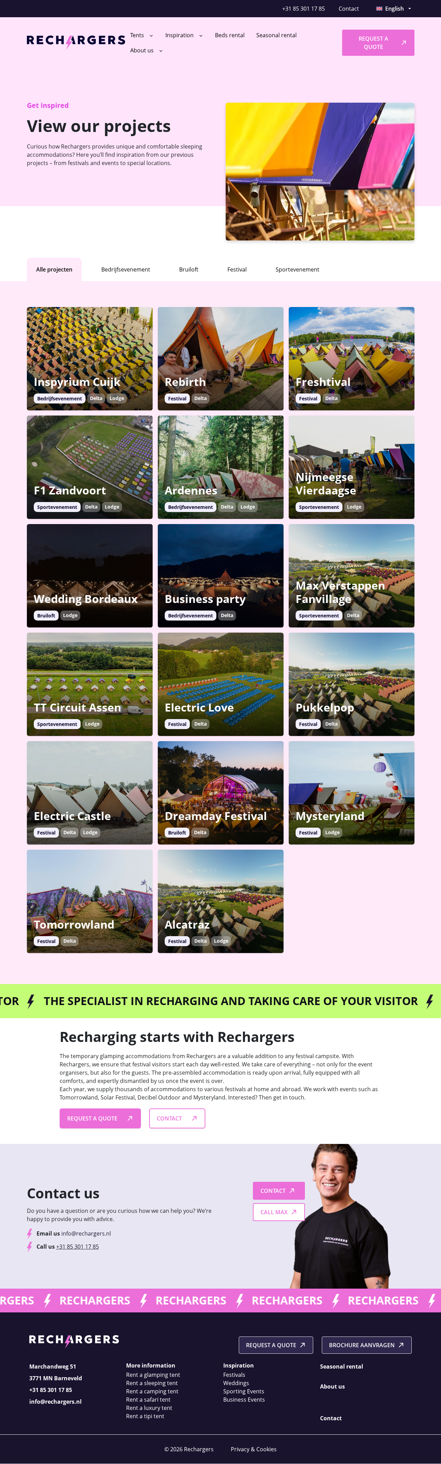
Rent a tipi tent (145, 1416)
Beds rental (230, 35)
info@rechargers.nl (86, 1233)
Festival (237, 269)
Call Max (274, 1212)
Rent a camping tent (152, 1391)
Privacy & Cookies (254, 1449)
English (394, 8)
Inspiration (180, 35)
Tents (137, 35)
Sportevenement (297, 269)
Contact (349, 8)
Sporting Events (243, 1391)
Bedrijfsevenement (125, 269)
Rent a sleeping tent (152, 1383)
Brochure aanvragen (362, 1345)
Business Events (244, 1400)
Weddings (236, 1383)
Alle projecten (54, 269)
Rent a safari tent (148, 1400)
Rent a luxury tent (149, 1408)
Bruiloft (188, 269)
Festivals (234, 1375)
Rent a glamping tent (153, 1375)
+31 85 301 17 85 (303, 8)
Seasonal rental (276, 35)
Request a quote (373, 43)
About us (142, 50)
